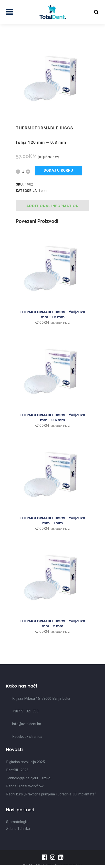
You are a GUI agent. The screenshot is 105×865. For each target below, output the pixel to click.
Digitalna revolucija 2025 (25, 762)
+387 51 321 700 (25, 711)
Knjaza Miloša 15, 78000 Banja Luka (41, 698)
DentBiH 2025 (17, 770)
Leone (43, 191)
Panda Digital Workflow (24, 786)
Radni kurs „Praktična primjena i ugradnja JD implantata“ (51, 794)
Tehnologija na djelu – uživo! (29, 778)
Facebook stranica (27, 737)
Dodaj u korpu (58, 170)
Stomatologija (17, 821)
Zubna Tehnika (18, 828)
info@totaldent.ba (26, 724)
